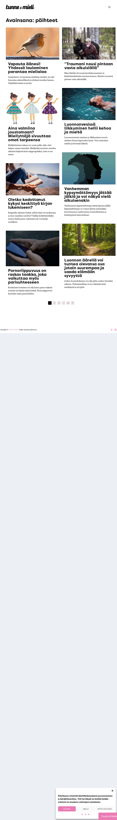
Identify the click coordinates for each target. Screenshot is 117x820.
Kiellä (86, 809)
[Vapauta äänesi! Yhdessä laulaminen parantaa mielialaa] (32, 43)
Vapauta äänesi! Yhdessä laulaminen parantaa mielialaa (28, 67)
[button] (112, 791)
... (63, 302)
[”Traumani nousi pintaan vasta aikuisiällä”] (89, 43)
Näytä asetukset (104, 809)
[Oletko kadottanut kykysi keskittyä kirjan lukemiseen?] (32, 179)
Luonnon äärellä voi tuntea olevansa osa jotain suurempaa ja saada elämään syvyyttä (84, 267)
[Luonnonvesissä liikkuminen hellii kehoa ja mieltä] (89, 104)
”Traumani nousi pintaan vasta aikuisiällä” (88, 65)
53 (68, 302)
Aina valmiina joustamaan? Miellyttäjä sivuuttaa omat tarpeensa (29, 134)
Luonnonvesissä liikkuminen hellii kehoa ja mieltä (87, 128)
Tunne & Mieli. (14, 329)
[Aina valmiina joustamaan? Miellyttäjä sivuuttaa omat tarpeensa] (32, 108)
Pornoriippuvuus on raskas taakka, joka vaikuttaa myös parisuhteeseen (27, 276)
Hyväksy (66, 809)
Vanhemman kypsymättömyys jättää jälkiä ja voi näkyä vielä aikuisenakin (88, 194)
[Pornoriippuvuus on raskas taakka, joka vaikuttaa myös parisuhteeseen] (32, 248)
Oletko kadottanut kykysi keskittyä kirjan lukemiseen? (30, 203)
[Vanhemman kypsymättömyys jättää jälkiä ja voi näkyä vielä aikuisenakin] (89, 168)
